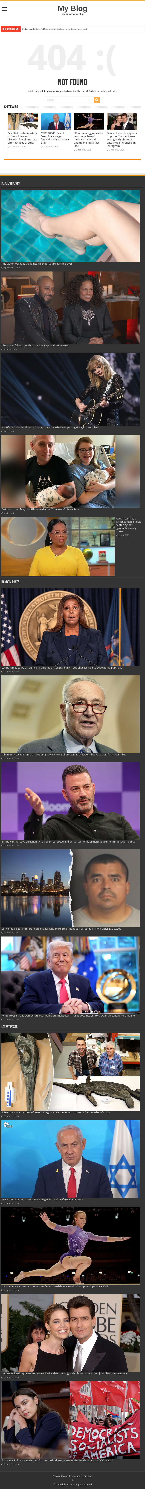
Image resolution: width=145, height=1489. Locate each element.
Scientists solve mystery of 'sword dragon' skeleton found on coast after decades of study (22, 138)
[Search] (97, 100)
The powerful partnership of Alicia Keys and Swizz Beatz (35, 345)
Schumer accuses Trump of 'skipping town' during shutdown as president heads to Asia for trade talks (63, 754)
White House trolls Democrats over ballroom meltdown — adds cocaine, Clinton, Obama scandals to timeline (68, 1015)
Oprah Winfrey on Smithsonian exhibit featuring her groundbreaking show (128, 525)
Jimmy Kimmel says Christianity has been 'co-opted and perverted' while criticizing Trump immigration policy (68, 841)
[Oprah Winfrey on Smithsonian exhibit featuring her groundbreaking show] (58, 546)
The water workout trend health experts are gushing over (36, 263)
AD (66, 1476)
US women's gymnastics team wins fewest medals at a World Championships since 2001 (64, 29)
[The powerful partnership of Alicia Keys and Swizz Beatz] (70, 307)
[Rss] (72, 1480)
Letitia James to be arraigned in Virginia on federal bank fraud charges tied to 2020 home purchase (61, 667)
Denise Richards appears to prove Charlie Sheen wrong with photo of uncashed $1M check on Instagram (122, 139)
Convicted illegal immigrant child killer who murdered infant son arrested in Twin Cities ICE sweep (61, 928)
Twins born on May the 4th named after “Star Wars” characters (40, 509)
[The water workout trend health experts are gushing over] (70, 226)
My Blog (72, 8)
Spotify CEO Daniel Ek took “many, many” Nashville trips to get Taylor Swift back (50, 427)
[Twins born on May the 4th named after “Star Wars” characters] (70, 471)
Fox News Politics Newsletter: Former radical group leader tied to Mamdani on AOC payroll (57, 1460)
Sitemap (88, 1476)
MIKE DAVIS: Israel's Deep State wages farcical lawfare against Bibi (55, 138)
